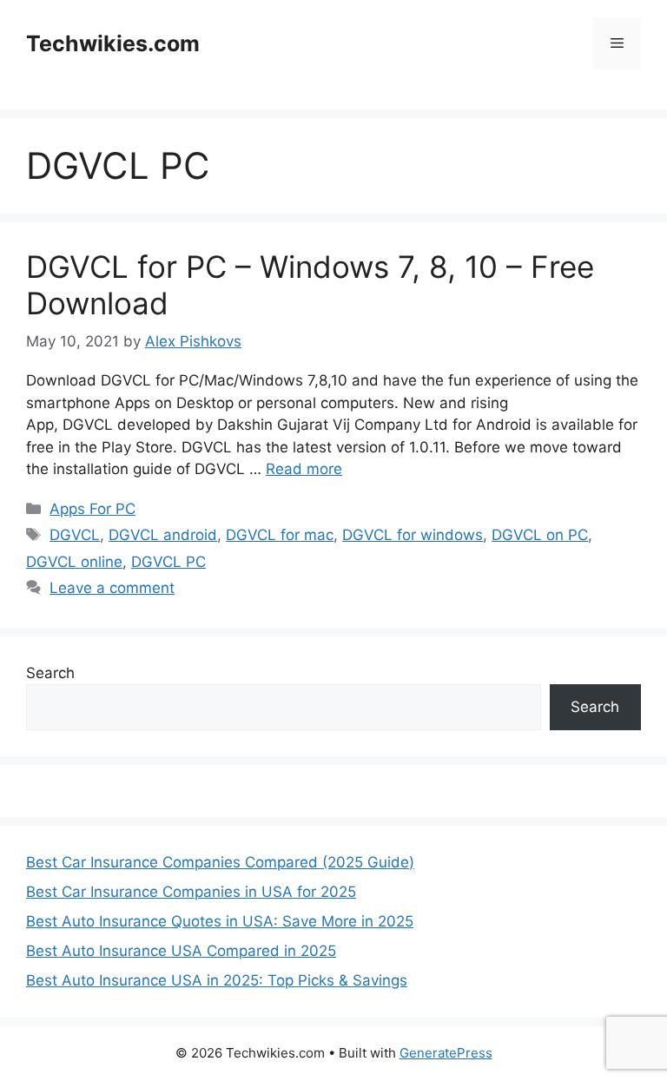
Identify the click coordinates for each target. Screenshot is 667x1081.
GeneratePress (446, 1053)
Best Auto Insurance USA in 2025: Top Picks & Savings (216, 980)
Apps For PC (92, 508)
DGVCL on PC (540, 535)
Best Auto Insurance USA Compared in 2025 (181, 950)
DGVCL (75, 535)
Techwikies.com (113, 43)
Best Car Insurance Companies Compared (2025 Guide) (220, 862)
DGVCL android (163, 535)
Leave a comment (112, 588)
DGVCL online (74, 561)
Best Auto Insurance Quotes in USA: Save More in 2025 (219, 921)
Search (50, 673)
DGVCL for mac (280, 535)
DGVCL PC (168, 561)
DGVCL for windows (412, 535)
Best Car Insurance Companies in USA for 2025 (191, 891)
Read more (304, 469)
